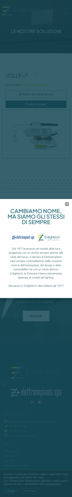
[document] (36, 248)
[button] (67, 204)
